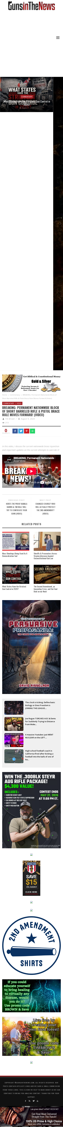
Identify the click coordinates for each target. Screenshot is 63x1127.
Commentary (26, 96)
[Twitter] (33, 1101)
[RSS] (30, 1101)
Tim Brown (10, 419)
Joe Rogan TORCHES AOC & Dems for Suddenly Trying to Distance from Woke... (40, 721)
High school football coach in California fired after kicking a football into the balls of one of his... (39, 754)
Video (19, 403)
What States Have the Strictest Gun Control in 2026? (26, 102)
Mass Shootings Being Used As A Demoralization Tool (14, 554)
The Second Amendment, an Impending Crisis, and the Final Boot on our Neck (45, 589)
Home (4, 395)
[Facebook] (25, 1101)
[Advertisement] (31, 43)
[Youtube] (37, 1101)
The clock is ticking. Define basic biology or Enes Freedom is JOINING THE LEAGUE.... (40, 705)
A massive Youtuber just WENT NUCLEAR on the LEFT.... (39, 736)
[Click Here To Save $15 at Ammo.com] (31, 878)
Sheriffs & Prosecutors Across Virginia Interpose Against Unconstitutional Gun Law (45, 556)
